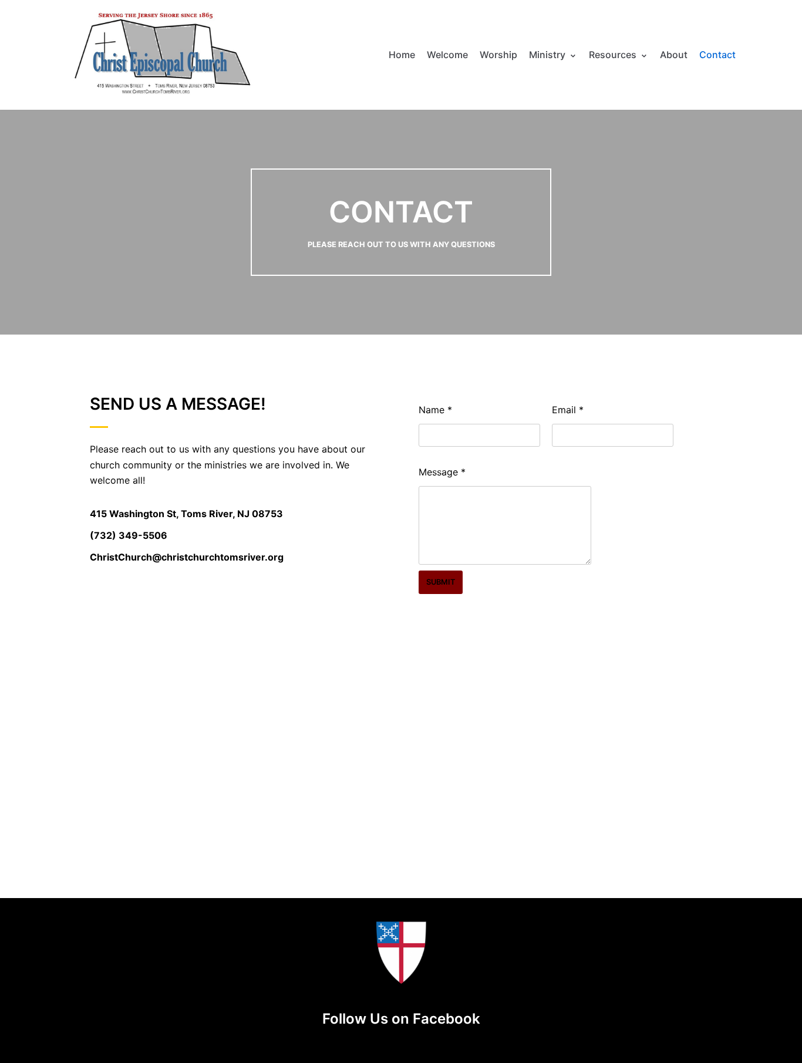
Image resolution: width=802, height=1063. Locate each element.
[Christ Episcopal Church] (161, 55)
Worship (498, 54)
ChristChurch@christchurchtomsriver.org (187, 557)
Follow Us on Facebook (401, 1018)
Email (568, 410)
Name (435, 410)
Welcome (447, 54)
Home (402, 54)
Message (442, 472)
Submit (440, 582)
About (674, 54)
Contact (717, 54)
